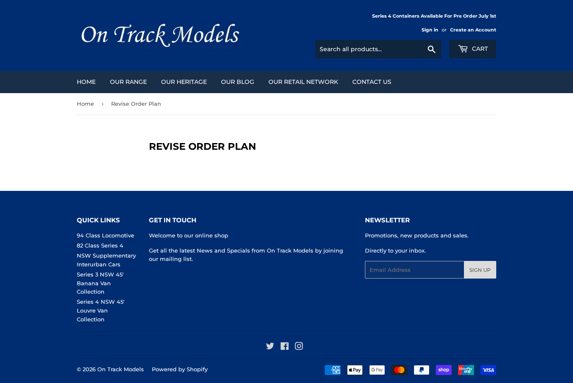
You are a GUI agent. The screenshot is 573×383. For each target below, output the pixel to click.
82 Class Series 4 (100, 245)
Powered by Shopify (180, 369)
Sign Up (480, 270)
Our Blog (237, 82)
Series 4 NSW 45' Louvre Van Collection (101, 310)
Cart (479, 48)
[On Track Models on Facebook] (284, 347)
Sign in (430, 30)
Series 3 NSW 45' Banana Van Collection (100, 283)
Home (86, 82)
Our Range (128, 82)
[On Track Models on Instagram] (299, 347)
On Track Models (120, 369)
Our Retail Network (303, 82)
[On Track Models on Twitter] (270, 347)
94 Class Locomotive (105, 235)
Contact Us (371, 82)
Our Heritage (184, 82)
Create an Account (473, 30)
